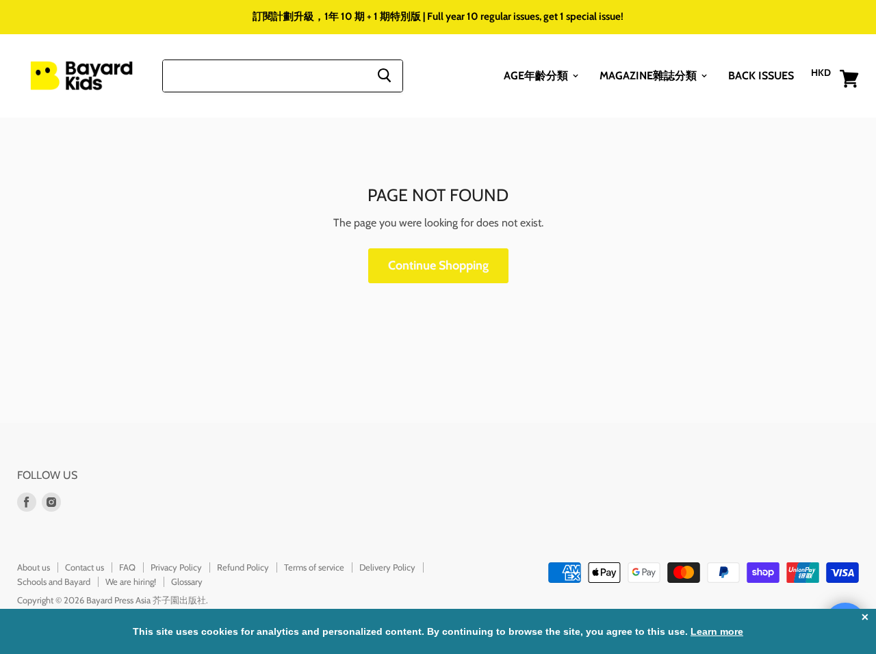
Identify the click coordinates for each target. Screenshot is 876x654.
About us (33, 567)
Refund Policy (243, 567)
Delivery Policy (387, 567)
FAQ (127, 567)
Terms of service (314, 567)
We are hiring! (130, 581)
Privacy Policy (176, 567)
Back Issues (761, 74)
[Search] (384, 75)
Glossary (187, 581)
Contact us (84, 567)
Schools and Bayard (53, 581)
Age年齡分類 (537, 74)
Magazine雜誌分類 (649, 74)
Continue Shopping (438, 265)
